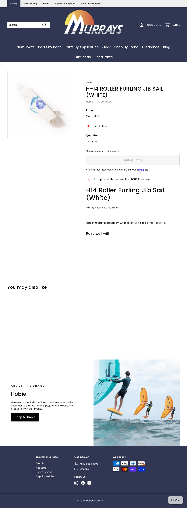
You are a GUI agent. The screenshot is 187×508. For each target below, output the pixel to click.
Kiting (46, 3)
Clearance (150, 47)
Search (39, 463)
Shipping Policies (45, 476)
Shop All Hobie (25, 417)
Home (89, 82)
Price (89, 110)
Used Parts (103, 57)
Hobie (89, 101)
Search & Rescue (65, 3)
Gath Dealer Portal (91, 3)
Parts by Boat (49, 47)
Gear (106, 47)
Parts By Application (82, 47)
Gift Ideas (82, 57)
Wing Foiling (30, 3)
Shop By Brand (126, 47)
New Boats (26, 47)
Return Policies (44, 472)
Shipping (90, 151)
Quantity (92, 135)
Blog (166, 47)
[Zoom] (40, 104)
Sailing (14, 3)
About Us (41, 467)
